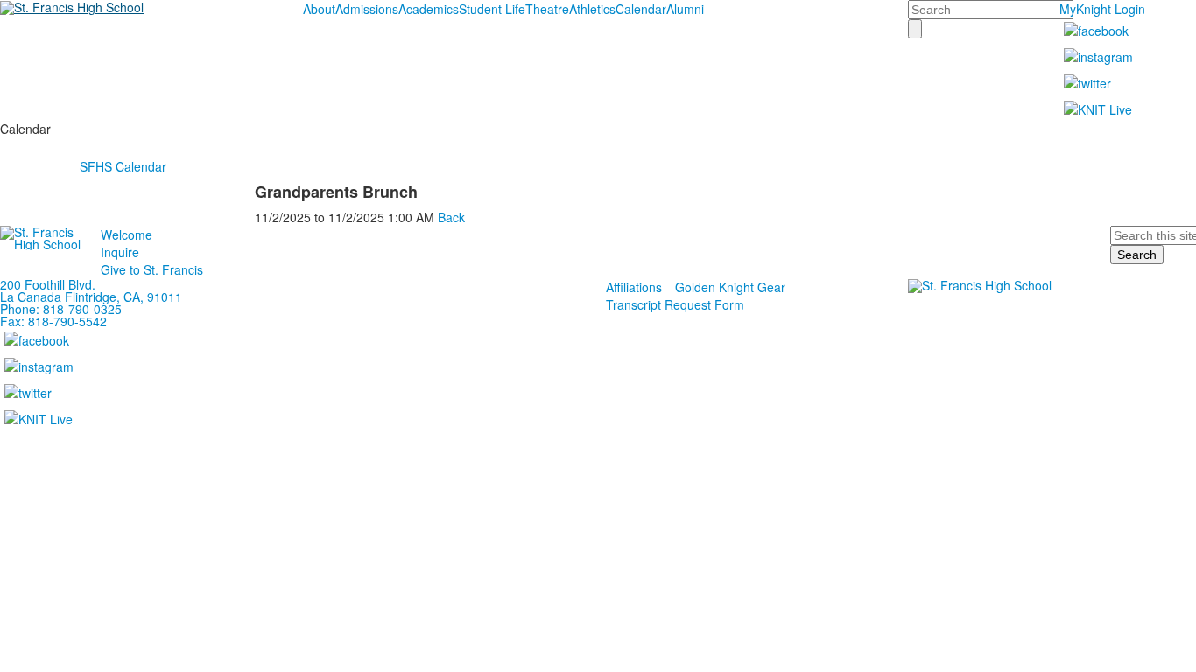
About (319, 9)
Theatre (547, 9)
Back (451, 217)
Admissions (366, 9)
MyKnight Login (1102, 9)
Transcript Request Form (675, 304)
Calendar (641, 9)
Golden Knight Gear (730, 287)
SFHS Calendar (123, 166)
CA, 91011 (152, 296)
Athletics (592, 9)
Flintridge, (92, 296)
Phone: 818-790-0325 (61, 309)
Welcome (126, 234)
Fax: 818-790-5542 (53, 321)
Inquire (120, 252)
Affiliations (634, 287)
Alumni (685, 9)
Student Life (492, 9)
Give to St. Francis (152, 269)
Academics (428, 9)
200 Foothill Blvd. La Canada (47, 290)
